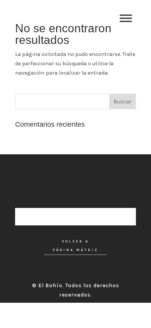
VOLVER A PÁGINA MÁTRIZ (75, 245)
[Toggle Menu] (126, 18)
